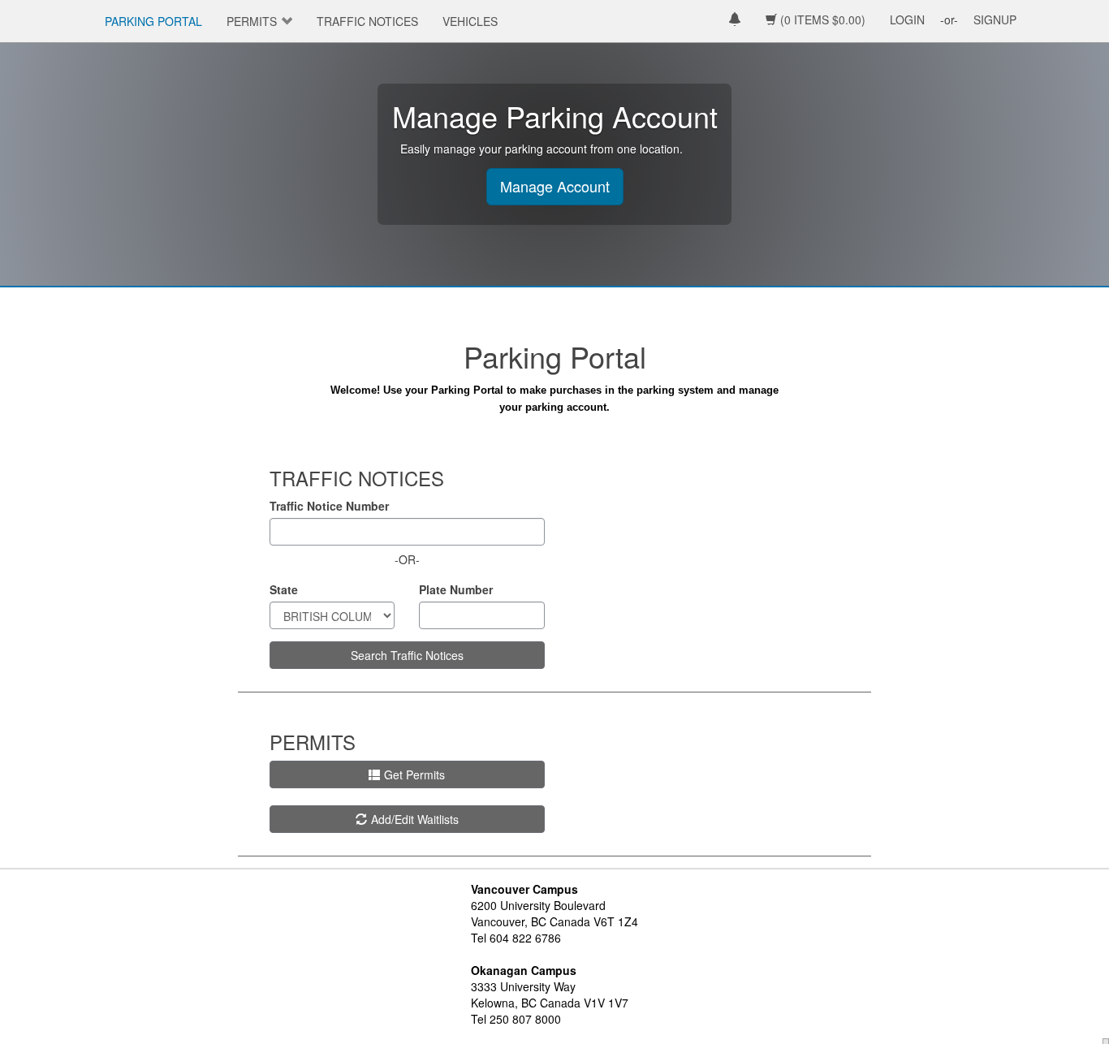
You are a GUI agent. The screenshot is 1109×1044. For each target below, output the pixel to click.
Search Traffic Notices (407, 655)
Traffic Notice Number (329, 506)
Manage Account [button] (555, 185)
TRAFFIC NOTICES (367, 21)
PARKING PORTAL (153, 21)
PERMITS (252, 21)
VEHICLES (470, 21)
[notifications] (734, 21)
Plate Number (456, 589)
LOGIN (907, 19)
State (284, 589)
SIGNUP (994, 19)
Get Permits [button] (414, 774)
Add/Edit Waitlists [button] (415, 819)
